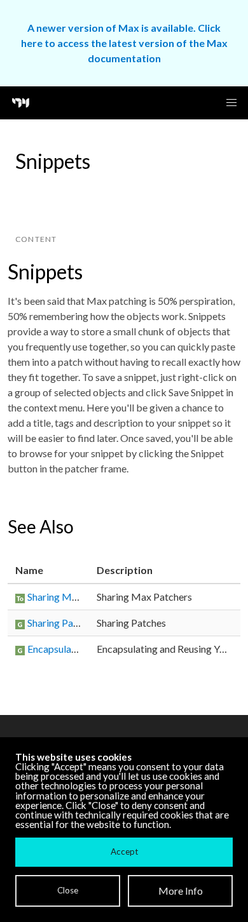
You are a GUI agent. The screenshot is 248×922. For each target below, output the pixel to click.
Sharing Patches (62, 623)
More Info (180, 891)
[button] (231, 102)
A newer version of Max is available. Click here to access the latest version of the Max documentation (124, 43)
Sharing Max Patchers (75, 597)
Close (67, 890)
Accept (124, 851)
